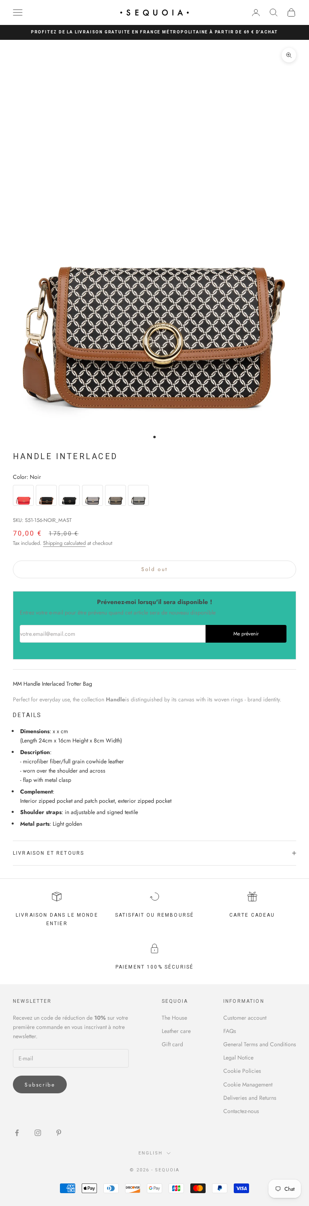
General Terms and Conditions (259, 1044)
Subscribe (40, 1084)
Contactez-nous (241, 1111)
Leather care (176, 1031)
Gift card (172, 1044)
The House (174, 1018)
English (150, 1153)
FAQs (229, 1031)
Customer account (244, 1018)
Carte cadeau (252, 915)
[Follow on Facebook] (17, 1133)
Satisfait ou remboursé (154, 915)
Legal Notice (238, 1057)
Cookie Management (247, 1084)
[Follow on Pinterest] (59, 1133)
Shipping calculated (64, 543)
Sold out (154, 569)
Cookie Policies (242, 1071)
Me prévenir (246, 633)
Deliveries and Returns (249, 1098)
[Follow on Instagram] (38, 1133)
